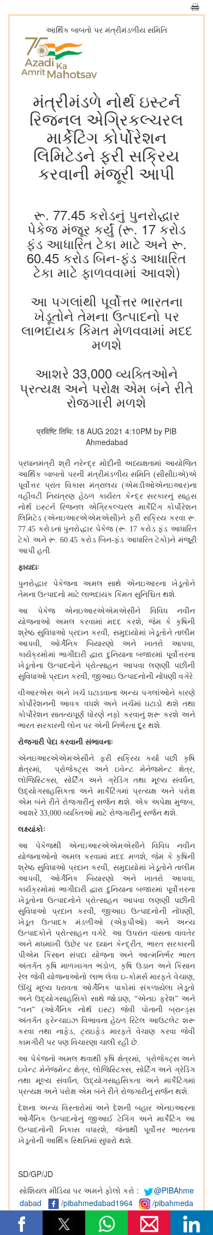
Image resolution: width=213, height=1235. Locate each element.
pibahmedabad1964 (98, 1202)
